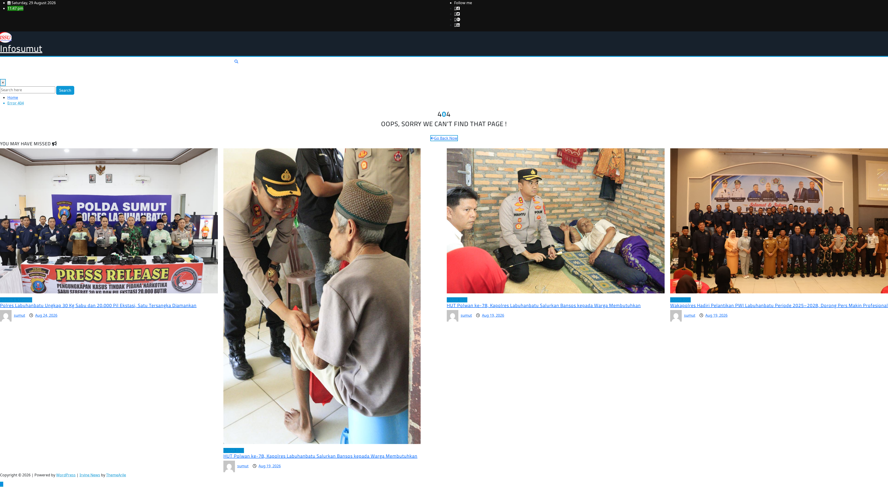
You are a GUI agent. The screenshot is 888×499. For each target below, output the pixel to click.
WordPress (66, 475)
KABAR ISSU (34, 63)
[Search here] (236, 61)
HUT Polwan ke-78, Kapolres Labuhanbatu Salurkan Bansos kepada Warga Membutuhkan (320, 456)
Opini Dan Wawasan (193, 63)
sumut (19, 315)
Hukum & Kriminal (64, 63)
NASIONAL (11, 63)
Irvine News (90, 475)
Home (12, 97)
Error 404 (15, 103)
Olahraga (92, 63)
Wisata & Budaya (118, 63)
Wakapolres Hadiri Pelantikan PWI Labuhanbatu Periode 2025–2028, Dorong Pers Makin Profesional (779, 305)
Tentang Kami (14, 72)
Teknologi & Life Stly (154, 63)
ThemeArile (116, 475)
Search (65, 90)
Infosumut (21, 48)
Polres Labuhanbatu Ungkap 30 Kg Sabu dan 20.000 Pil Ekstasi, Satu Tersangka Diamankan (98, 305)
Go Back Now (445, 138)
